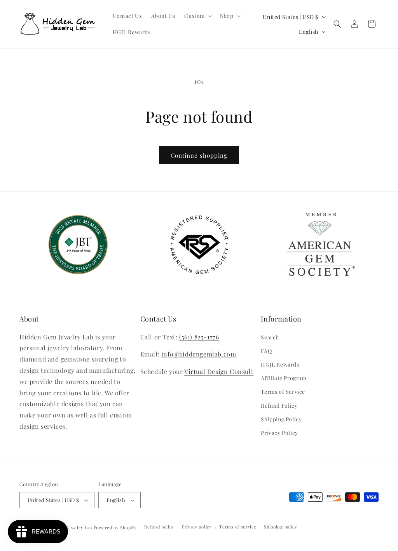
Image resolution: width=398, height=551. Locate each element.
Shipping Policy (281, 419)
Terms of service (237, 527)
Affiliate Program (283, 378)
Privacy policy (197, 527)
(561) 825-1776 (199, 337)
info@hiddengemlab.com (198, 354)
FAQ (266, 351)
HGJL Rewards (280, 364)
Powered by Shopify (115, 527)
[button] (197, 16)
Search (270, 337)
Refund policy (159, 527)
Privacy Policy (279, 432)
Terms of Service (283, 391)
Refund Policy (279, 405)
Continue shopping (199, 155)
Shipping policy (280, 527)
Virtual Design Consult (218, 371)
